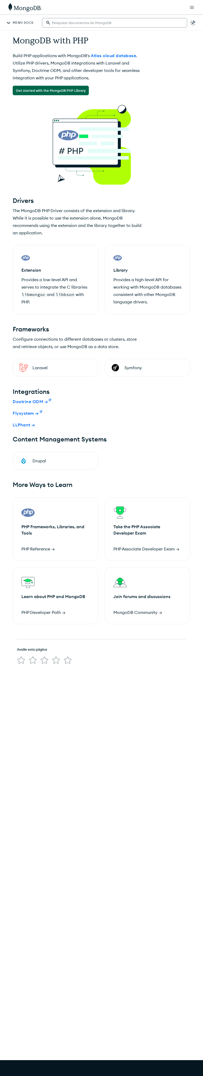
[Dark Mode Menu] (193, 22)
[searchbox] (114, 23)
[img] (21, 660)
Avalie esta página (32, 649)
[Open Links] (192, 7)
